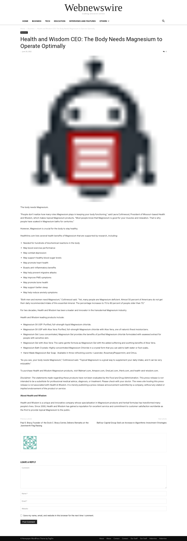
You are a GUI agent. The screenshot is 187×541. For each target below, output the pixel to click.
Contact (117, 538)
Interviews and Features (82, 21)
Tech (47, 21)
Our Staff (134, 538)
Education (59, 21)
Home (25, 21)
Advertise (153, 538)
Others (103, 21)
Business (36, 21)
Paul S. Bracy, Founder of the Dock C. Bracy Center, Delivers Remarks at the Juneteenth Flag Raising (54, 424)
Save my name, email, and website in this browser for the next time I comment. (58, 515)
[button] (163, 21)
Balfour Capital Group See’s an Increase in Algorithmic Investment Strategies (132, 423)
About (101, 538)
